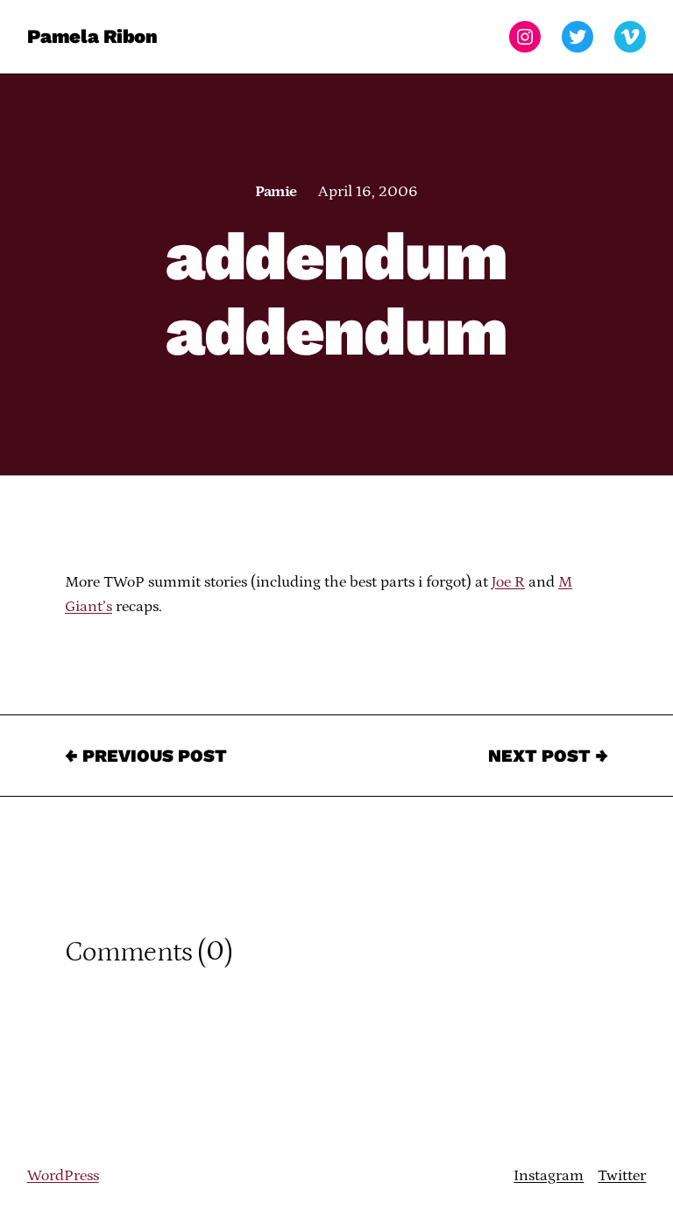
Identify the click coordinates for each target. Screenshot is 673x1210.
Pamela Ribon (92, 36)
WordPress (63, 1176)
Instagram (549, 1176)
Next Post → (548, 755)
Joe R (508, 582)
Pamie (275, 191)
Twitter (622, 1176)
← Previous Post (146, 755)
